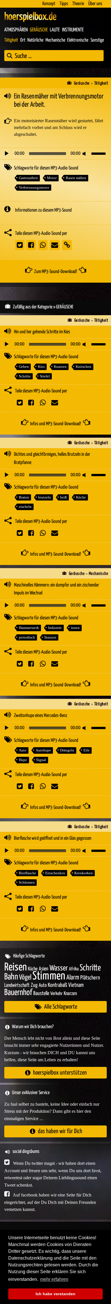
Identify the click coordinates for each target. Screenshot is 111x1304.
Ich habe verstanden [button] (55, 1294)
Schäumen (27, 882)
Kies (41, 366)
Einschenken (55, 873)
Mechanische (55, 40)
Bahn (11, 977)
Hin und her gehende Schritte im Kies (42, 332)
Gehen (24, 366)
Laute (55, 30)
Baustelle (41, 993)
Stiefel (45, 376)
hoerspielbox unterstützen (60, 1073)
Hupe (23, 760)
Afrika (74, 969)
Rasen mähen (76, 178)
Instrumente (73, 30)
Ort (22, 40)
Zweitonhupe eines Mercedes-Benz (40, 715)
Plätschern (90, 978)
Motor (52, 178)
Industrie (55, 628)
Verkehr (56, 993)
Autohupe (43, 750)
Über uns (95, 3)
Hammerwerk (29, 628)
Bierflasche (27, 873)
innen (75, 628)
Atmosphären (16, 30)
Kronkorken (83, 873)
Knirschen (83, 366)
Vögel (25, 977)
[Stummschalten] (85, 153)
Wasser (59, 968)
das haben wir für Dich (60, 1131)
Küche (81, 497)
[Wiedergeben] (6, 153)
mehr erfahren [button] (54, 1279)
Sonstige (97, 40)
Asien (43, 969)
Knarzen (60, 366)
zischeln (25, 506)
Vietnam (76, 985)
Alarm (72, 977)
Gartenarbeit (28, 178)
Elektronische (77, 40)
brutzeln (44, 497)
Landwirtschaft (17, 985)
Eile (86, 750)
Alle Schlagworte (60, 1007)
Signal (41, 760)
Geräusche (39, 30)
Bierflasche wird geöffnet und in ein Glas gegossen (52, 838)
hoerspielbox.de (30, 17)
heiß (63, 497)
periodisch (27, 637)
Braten (24, 497)
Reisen (15, 967)
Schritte (25, 376)
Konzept (48, 3)
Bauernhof (18, 993)
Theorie (78, 3)
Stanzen (50, 637)
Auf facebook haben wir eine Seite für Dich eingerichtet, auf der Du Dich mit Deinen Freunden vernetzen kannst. (50, 1202)
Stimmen (48, 976)
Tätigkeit (11, 40)
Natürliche (35, 40)
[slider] (99, 153)
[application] (55, 153)
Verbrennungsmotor (34, 187)
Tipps (63, 3)
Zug (34, 985)
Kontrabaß (57, 985)
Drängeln (67, 750)
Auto (22, 750)
